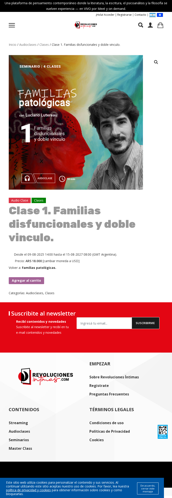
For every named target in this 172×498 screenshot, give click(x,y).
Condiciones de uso (106, 422)
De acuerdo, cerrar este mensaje (147, 488)
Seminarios (19, 439)
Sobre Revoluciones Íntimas (114, 377)
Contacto (140, 15)
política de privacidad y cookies (28, 490)
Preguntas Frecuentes (109, 394)
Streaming (18, 422)
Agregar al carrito (26, 280)
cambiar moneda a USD (61, 261)
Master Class (20, 448)
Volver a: (32, 267)
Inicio (12, 44)
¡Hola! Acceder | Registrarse (114, 15)
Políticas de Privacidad (109, 431)
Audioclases (28, 44)
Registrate (99, 385)
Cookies (96, 439)
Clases (44, 44)
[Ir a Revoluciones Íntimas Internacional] (160, 14)
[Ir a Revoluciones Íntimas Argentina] (152, 15)
